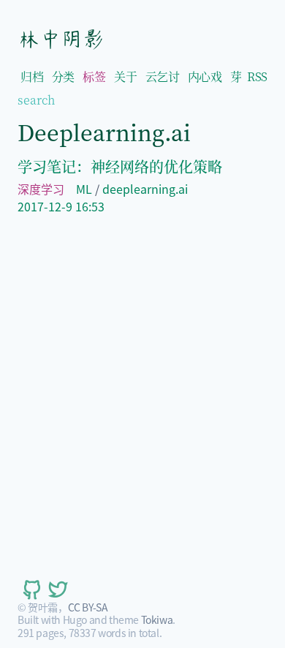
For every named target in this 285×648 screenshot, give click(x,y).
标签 (94, 76)
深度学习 (41, 188)
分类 (63, 76)
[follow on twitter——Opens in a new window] (57, 589)
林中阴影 (61, 38)
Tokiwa (157, 619)
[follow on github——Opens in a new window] (31, 589)
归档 (31, 76)
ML (84, 188)
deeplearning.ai (145, 188)
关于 (125, 76)
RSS (257, 76)
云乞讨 (162, 76)
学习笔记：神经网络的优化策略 (120, 166)
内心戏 (205, 76)
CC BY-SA (88, 607)
